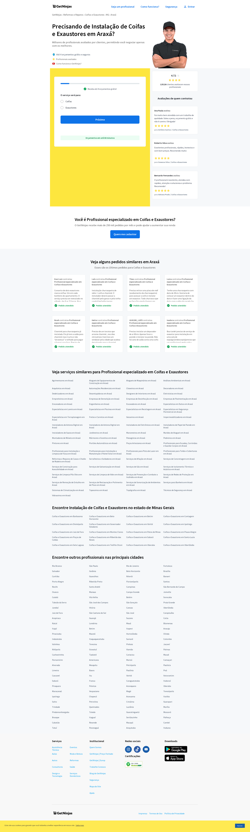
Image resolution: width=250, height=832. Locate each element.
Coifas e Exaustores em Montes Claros (106, 532)
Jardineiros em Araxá (98, 432)
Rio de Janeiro (132, 566)
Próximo (100, 119)
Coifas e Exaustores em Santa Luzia (179, 537)
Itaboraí (167, 680)
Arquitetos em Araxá (61, 388)
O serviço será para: (71, 95)
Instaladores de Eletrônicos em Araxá (143, 425)
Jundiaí (55, 607)
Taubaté (93, 654)
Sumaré (129, 639)
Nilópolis (56, 649)
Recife (55, 586)
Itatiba (166, 696)
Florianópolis (132, 581)
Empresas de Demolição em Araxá (104, 398)
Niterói (129, 576)
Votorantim (168, 675)
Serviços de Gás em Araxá (137, 466)
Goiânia (92, 571)
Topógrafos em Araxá (135, 490)
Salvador (56, 571)
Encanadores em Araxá (62, 404)
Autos (54, 760)
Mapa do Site (95, 786)
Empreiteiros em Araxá (62, 398)
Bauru (91, 670)
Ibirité (129, 675)
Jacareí (166, 644)
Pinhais (129, 644)
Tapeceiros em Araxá (98, 490)
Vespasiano (94, 691)
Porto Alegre (58, 581)
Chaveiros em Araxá (135, 388)
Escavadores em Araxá (136, 404)
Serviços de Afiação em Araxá (139, 459)
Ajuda (92, 793)
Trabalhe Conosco (98, 767)
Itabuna (166, 727)
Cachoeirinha (58, 654)
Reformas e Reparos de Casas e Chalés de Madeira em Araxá (69, 460)
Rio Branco (57, 566)
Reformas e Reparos (73, 14)
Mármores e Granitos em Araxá (103, 438)
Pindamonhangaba (60, 712)
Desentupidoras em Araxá (100, 393)
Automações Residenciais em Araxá (104, 388)
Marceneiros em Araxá (136, 432)
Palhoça (167, 717)
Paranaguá (94, 727)
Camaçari (167, 660)
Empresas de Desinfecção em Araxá (142, 398)
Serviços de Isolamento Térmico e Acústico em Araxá (178, 468)
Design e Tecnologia (57, 774)
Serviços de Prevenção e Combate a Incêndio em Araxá (142, 475)
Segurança (171, 6)
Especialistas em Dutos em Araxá (178, 404)
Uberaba (167, 686)
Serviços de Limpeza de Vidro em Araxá (106, 474)
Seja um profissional (122, 6)
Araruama (130, 696)
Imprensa (143, 813)
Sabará (55, 680)
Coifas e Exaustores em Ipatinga (177, 524)
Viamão (129, 649)
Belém (129, 597)
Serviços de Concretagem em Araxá (179, 459)
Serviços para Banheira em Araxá (177, 482)
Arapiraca (56, 618)
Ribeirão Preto (95, 581)
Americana (94, 660)
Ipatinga (56, 696)
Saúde (72, 767)
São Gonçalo (132, 602)
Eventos (73, 747)
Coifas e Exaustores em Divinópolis (67, 524)
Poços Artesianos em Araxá (138, 443)
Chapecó (93, 696)
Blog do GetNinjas (98, 773)
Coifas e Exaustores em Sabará (139, 537)
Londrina (93, 623)
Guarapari (167, 701)
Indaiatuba (57, 639)
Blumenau (168, 623)
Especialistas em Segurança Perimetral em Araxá (175, 410)
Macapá (129, 722)
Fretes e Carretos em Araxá (101, 417)
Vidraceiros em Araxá (61, 495)
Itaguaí (92, 717)
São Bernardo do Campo (174, 586)
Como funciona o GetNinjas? (69, 63)
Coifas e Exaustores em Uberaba (140, 545)
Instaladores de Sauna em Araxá (66, 432)
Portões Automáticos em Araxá (103, 443)
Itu (90, 675)
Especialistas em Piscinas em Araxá (104, 409)
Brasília (166, 571)
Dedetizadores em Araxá (63, 393)
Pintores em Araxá (60, 443)
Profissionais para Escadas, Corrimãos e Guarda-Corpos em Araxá (180, 444)
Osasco (55, 592)
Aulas (54, 753)
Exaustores (70, 107)
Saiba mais (80, 825)
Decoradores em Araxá (173, 388)
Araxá (113, 14)
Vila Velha (93, 597)
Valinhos (56, 644)
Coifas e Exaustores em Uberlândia (178, 545)
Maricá (129, 660)
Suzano (129, 618)
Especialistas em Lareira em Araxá (67, 409)
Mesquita (93, 665)
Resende (93, 722)
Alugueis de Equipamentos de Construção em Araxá (102, 381)
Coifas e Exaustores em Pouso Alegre (179, 532)
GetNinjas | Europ (97, 760)
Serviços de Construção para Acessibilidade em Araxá (64, 468)
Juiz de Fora (57, 613)
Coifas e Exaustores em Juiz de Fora (68, 532)
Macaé (166, 654)
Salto (54, 701)
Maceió (92, 633)
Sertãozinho (131, 717)
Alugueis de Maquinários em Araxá (141, 380)
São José (130, 613)
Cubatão (56, 722)
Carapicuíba (168, 613)
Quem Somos (95, 747)
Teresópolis (168, 691)
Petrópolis (131, 665)
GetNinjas (57, 14)
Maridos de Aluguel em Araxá (176, 432)
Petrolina (93, 701)
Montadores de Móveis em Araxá (66, 438)
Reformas (74, 760)
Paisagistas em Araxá (135, 438)
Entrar (191, 6)
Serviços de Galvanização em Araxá (104, 466)
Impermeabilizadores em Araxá (177, 417)
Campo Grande (132, 592)
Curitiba (55, 576)
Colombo (167, 639)
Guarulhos (93, 576)
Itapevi (129, 628)
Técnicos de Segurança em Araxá (177, 490)
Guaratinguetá (132, 712)
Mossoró (167, 712)
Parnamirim (57, 660)
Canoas (129, 607)
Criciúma (130, 701)
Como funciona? (150, 6)
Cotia (165, 618)
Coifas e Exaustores (94, 14)
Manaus (92, 592)
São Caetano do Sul (97, 613)
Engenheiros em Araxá (99, 404)
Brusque (55, 717)
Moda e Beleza (76, 753)
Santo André (94, 586)
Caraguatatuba (133, 680)
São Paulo (93, 566)
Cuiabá (55, 597)
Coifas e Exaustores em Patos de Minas (143, 532)
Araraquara (131, 686)
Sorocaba (167, 597)
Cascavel (56, 675)
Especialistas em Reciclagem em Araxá (143, 409)
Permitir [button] (240, 826)
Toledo (92, 712)
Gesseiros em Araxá (134, 417)
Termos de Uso (155, 813)
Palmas (166, 649)
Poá (165, 670)
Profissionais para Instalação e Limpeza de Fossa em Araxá (66, 452)
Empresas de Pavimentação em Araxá (180, 398)
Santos (166, 581)
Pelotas (92, 686)
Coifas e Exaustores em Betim (139, 516)
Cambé (166, 722)
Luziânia (130, 707)
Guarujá (92, 618)
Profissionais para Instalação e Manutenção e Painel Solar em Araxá (105, 452)
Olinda (166, 633)
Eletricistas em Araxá (172, 393)
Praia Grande (169, 602)
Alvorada (56, 665)
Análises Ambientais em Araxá (176, 380)
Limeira (55, 670)
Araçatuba (131, 727)
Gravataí (93, 649)
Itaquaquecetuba (96, 639)
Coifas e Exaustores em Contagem (178, 516)
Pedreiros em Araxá (172, 438)
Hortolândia (131, 633)
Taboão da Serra (59, 602)
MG (107, 14)
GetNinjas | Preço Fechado (101, 753)
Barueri (166, 576)
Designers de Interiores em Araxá (141, 393)
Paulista (167, 665)
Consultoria (57, 767)
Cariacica (130, 654)
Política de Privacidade (174, 813)
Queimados (94, 707)
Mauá (128, 623)
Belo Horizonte (133, 571)
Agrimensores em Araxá (62, 380)
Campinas (130, 586)
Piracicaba (56, 633)
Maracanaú (57, 691)
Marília (166, 707)
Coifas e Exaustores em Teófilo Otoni (105, 545)
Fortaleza (167, 566)
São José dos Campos (98, 602)
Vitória (92, 607)
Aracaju (166, 628)
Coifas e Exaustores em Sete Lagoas (68, 545)
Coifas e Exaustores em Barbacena (67, 516)
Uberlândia (168, 607)
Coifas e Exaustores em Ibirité (139, 524)
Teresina (93, 644)
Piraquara (56, 686)
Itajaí (54, 628)
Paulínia (129, 670)
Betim (92, 628)
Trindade (56, 707)
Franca (92, 680)
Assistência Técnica (57, 748)
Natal (54, 623)
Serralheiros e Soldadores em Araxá (104, 459)
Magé (128, 691)
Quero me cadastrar (125, 234)
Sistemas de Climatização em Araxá (68, 490)
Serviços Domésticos (75, 774)
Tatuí (54, 727)
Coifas (68, 101)
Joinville (167, 592)
